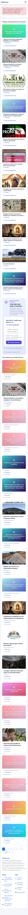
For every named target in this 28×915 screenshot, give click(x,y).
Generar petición (15, 342)
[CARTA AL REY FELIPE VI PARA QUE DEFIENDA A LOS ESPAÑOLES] (14, 36)
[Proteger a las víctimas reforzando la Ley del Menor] (14, 185)
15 (9, 852)
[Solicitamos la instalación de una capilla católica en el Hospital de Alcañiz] (14, 235)
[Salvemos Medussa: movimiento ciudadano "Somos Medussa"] (14, 61)
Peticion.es (4, 2)
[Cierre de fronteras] (14, 260)
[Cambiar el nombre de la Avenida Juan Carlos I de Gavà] (14, 160)
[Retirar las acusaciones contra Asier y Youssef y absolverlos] (14, 135)
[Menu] (25, 2)
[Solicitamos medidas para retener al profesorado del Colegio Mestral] (14, 110)
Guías (4, 875)
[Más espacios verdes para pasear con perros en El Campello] (14, 85)
